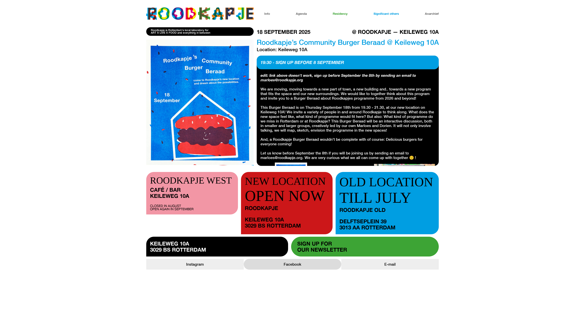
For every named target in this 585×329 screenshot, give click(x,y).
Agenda (301, 13)
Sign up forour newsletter (322, 246)
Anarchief (432, 13)
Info (267, 13)
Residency (340, 13)
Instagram (195, 264)
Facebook (292, 264)
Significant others (386, 13)
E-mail (390, 264)
